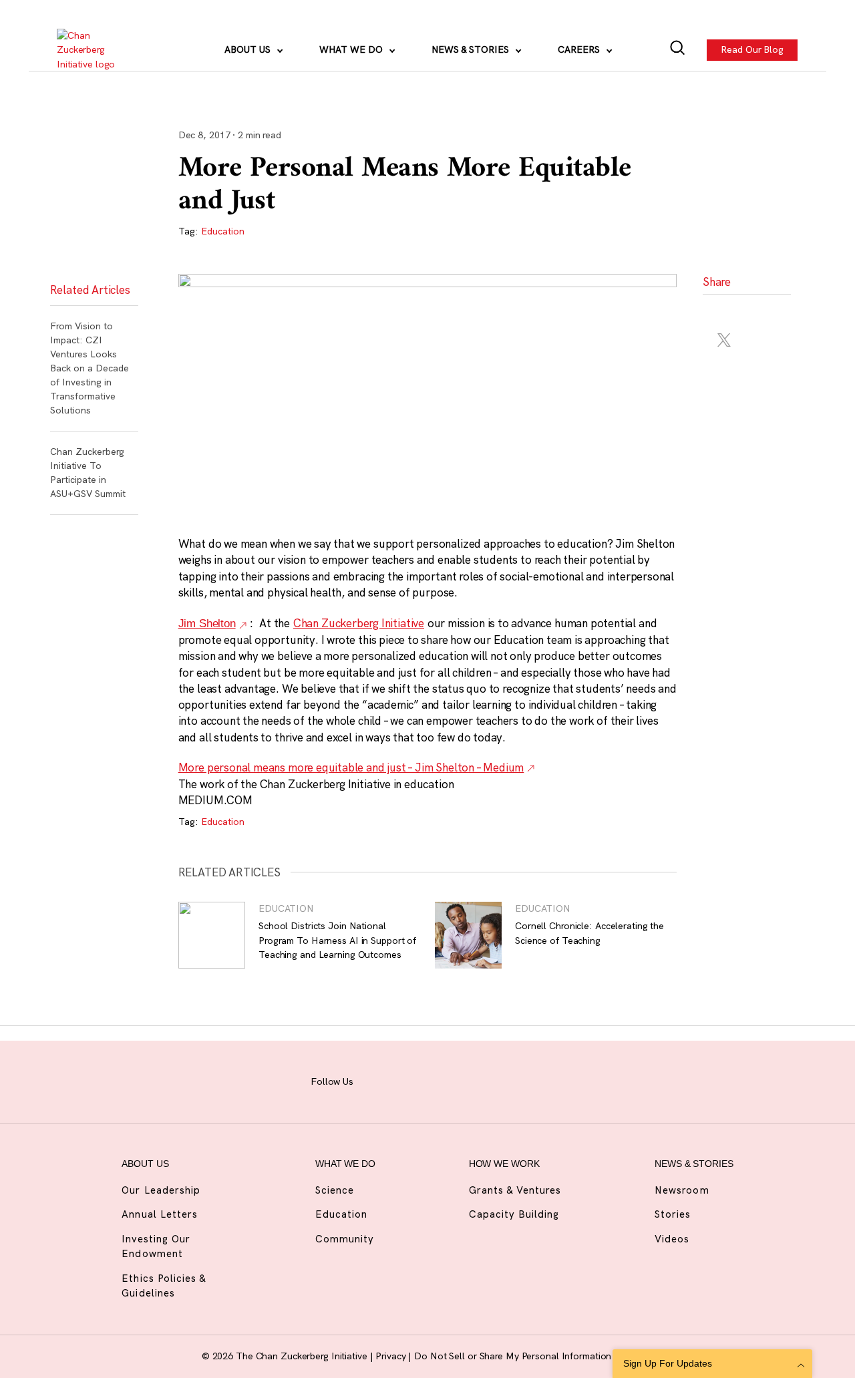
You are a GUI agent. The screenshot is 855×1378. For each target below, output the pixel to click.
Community (344, 1238)
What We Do (352, 49)
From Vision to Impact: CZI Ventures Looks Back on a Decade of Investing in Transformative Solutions (89, 368)
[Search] (677, 49)
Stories (673, 1214)
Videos (672, 1238)
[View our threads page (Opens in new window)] (440, 1079)
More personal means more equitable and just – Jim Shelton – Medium (351, 767)
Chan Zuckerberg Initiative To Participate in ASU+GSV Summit (88, 473)
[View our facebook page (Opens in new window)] (378, 1079)
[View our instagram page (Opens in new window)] (409, 1079)
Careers (580, 49)
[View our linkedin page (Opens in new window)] (471, 1079)
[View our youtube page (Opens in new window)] (533, 1079)
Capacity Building (514, 1214)
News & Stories (472, 49)
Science (334, 1190)
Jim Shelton (207, 623)
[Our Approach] (94, 50)
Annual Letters (160, 1214)
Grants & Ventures (515, 1190)
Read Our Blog (752, 49)
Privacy (391, 1356)
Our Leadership (161, 1190)
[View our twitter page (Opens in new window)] (502, 1079)
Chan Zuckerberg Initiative (358, 623)
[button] (725, 312)
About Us (248, 49)
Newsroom (682, 1190)
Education (222, 231)
